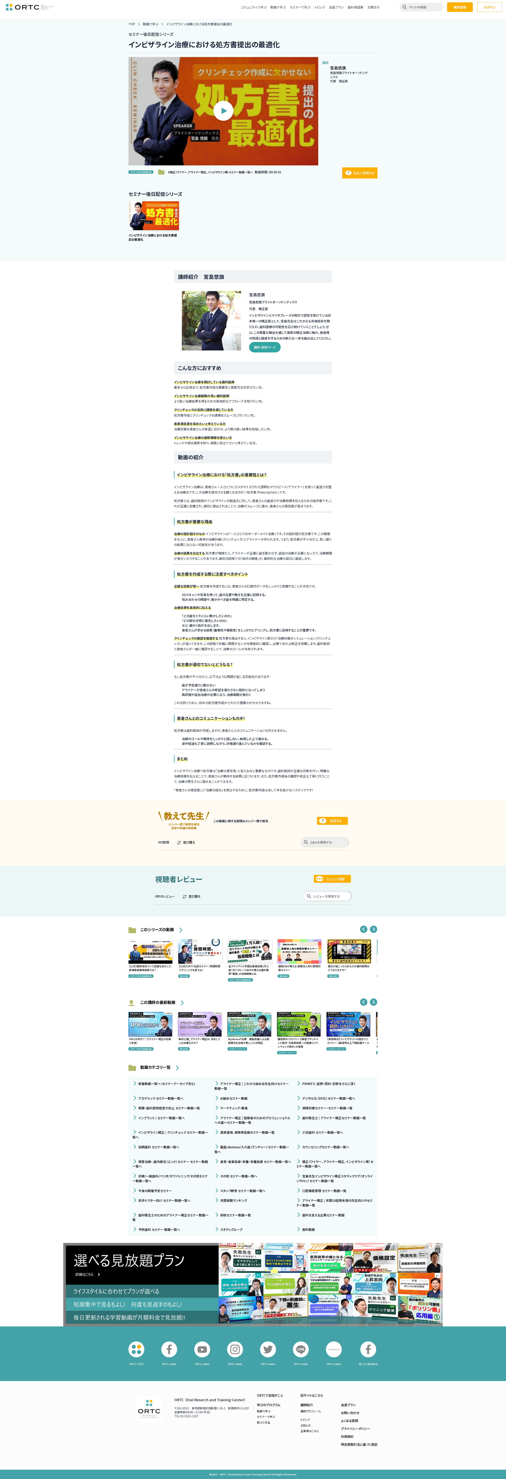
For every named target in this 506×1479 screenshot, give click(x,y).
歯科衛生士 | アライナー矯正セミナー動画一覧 (333, 1117)
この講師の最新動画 (157, 1002)
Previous (364, 929)
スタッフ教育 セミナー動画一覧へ (242, 1190)
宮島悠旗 (338, 68)
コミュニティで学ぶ (253, 7)
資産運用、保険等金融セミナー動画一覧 (247, 1132)
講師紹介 (306, 1404)
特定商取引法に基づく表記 (359, 1444)
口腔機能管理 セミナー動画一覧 (323, 1190)
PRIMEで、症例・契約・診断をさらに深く (328, 1083)
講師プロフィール (310, 1411)
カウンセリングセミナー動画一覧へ (325, 1147)
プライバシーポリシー (355, 1428)
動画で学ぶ (278, 7)
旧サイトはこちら (311, 1395)
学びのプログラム (268, 1404)
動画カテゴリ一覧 (155, 1067)
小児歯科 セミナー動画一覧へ (322, 1132)
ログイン (490, 7)
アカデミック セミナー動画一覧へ (160, 1098)
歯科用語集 (355, 7)
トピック (319, 7)
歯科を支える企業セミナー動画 (323, 1214)
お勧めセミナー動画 (233, 1098)
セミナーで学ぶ (300, 7)
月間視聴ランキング (233, 1200)
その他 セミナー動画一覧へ (238, 1176)
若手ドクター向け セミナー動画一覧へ (164, 1200)
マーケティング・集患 (233, 1108)
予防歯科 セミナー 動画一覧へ (159, 1229)
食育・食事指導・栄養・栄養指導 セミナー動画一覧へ (255, 1161)
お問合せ (373, 7)
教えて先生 (263, 1422)
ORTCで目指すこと (270, 1395)
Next (374, 929)
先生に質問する (363, 173)
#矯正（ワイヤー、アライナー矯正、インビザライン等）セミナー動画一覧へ (210, 172)
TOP (131, 24)
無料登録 (460, 7)
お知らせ (305, 1425)
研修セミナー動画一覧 (235, 1214)
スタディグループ (231, 1229)
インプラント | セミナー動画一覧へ (161, 1117)
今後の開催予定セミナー (155, 1190)
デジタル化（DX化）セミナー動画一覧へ (328, 1098)
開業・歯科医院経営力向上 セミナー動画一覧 (169, 1108)
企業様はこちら (309, 1431)
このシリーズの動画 (157, 929)
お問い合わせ (350, 1412)
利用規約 (347, 1436)
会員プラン (336, 7)
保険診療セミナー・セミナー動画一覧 (326, 1108)
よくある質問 (349, 1420)
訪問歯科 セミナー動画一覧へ (158, 1147)
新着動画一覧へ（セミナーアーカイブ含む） (167, 1083)
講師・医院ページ (265, 347)
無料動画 (308, 1229)
